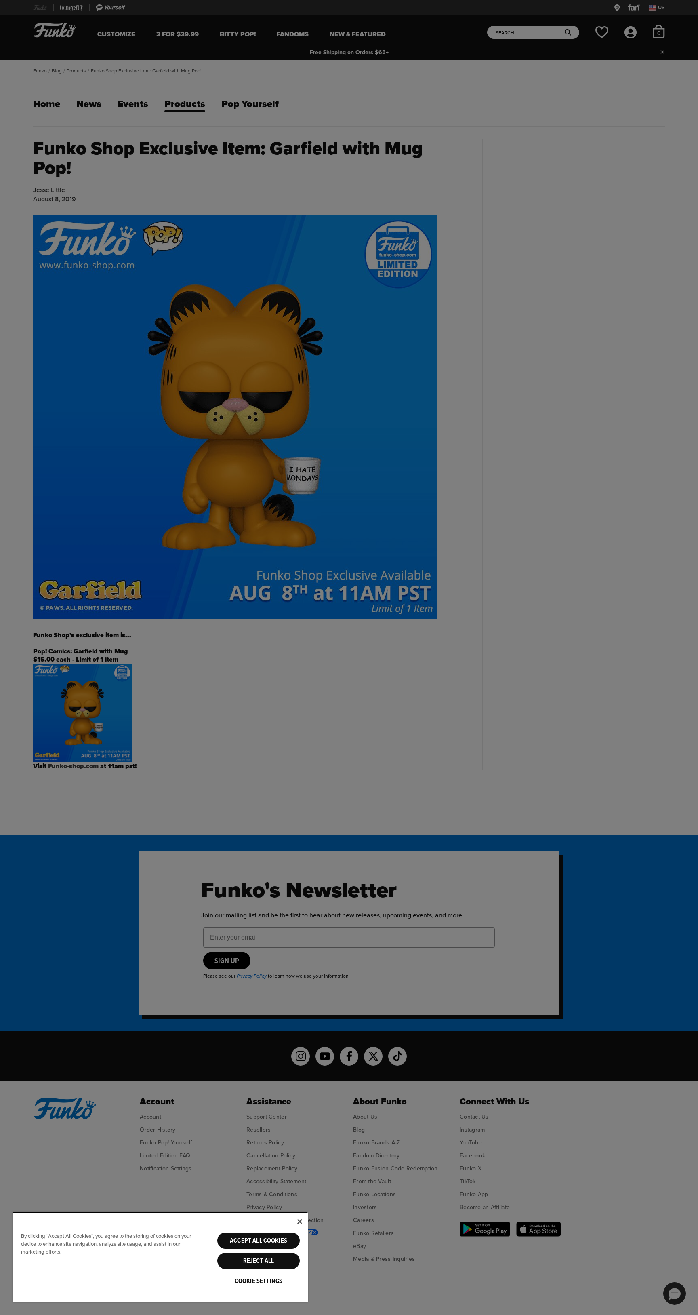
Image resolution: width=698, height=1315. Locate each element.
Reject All (258, 1261)
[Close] (299, 1221)
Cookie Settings (258, 1281)
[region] (160, 1257)
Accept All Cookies (258, 1241)
